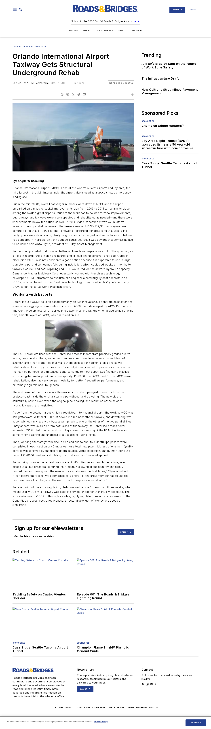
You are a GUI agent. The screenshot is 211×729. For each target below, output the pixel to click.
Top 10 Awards (104, 30)
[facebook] (62, 94)
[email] (84, 94)
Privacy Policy (101, 722)
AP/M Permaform (38, 82)
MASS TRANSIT (116, 707)
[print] (132, 94)
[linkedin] (67, 94)
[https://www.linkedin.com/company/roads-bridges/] (151, 684)
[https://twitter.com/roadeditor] (155, 684)
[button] (15, 9)
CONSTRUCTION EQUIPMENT (90, 707)
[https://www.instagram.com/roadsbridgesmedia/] (147, 684)
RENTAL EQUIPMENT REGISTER (143, 707)
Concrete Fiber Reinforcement (30, 46)
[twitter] (73, 94)
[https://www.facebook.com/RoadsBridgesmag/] (143, 684)
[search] (20, 9)
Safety (122, 30)
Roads (87, 30)
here (136, 21)
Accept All (196, 722)
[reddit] (78, 94)
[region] (105, 722)
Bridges (73, 30)
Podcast (137, 30)
